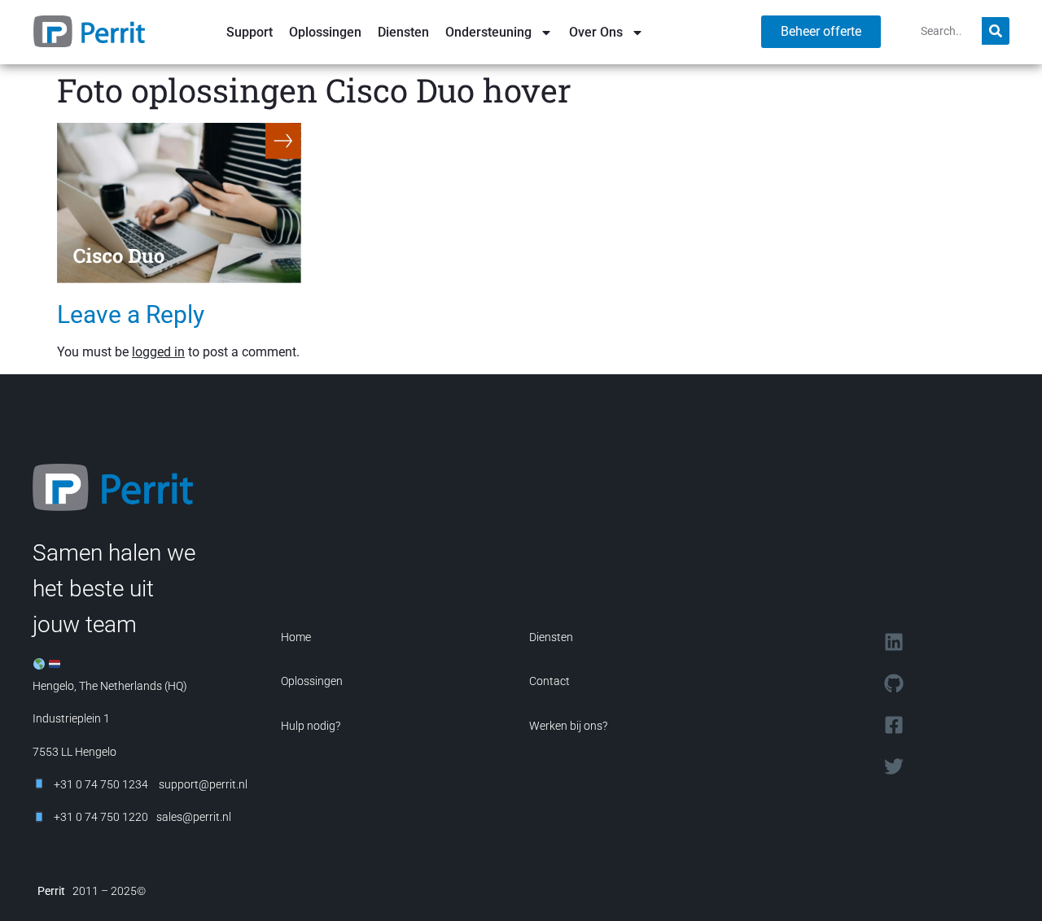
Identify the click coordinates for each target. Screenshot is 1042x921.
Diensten (403, 32)
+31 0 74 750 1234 (101, 784)
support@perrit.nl (201, 784)
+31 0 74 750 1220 (101, 816)
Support (249, 32)
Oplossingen (325, 32)
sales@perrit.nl (193, 816)
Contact (549, 680)
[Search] (995, 31)
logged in (158, 352)
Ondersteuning (488, 32)
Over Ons (596, 32)
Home (296, 637)
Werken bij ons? (568, 725)
